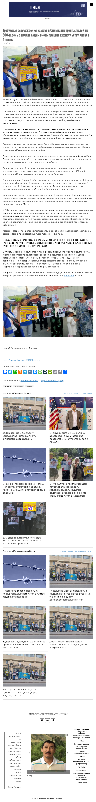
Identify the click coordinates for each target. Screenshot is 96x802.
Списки (81, 756)
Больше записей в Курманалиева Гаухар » (76, 551)
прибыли (69, 276)
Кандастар (19, 386)
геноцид (7, 386)
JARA (82, 741)
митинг (29, 386)
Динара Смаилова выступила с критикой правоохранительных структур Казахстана (81, 734)
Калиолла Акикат (29, 380)
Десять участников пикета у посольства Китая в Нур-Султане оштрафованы (69, 644)
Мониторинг (81, 770)
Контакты (81, 767)
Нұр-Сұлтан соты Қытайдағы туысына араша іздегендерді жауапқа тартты (20, 692)
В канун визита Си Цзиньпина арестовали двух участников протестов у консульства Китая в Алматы (69, 437)
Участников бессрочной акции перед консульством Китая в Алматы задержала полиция (24, 593)
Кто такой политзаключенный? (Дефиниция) (81, 762)
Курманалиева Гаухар (52, 380)
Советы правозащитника (81, 752)
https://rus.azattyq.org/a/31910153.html (21, 360)
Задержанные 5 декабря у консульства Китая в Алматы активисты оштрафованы (19, 436)
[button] (29, 753)
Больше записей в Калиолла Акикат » (78, 393)
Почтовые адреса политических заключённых (81, 746)
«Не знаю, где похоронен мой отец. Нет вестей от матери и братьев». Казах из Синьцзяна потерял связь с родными (24, 488)
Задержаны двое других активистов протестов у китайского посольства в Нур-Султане (24, 644)
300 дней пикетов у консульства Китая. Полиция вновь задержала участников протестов (22, 540)
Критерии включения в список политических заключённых (81, 776)
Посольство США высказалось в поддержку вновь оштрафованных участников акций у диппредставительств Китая (70, 595)
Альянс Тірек (81, 783)
